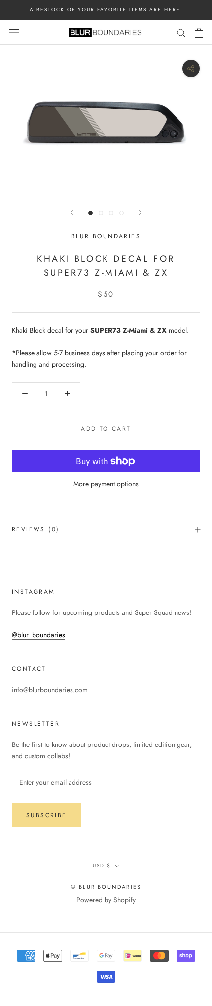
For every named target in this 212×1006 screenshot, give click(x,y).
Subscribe (46, 815)
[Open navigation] (14, 33)
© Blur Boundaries (106, 887)
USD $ (102, 865)
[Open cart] (199, 33)
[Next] (140, 212)
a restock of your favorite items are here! (106, 9)
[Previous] (72, 212)
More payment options (106, 484)
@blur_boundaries (38, 635)
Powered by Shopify (106, 900)
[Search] (181, 32)
